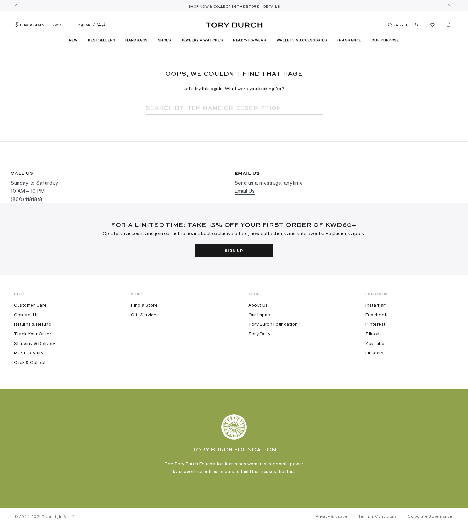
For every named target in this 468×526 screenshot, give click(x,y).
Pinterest (375, 324)
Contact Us (26, 314)
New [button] (73, 40)
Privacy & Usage (331, 516)
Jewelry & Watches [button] (202, 40)
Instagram (376, 305)
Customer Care (30, 305)
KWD (56, 25)
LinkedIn (374, 352)
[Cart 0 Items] (446, 26)
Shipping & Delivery (34, 343)
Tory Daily (259, 333)
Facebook (376, 314)
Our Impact (260, 314)
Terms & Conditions (377, 516)
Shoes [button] (164, 40)
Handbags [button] (136, 40)
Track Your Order (32, 333)
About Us (258, 305)
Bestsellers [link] (101, 40)
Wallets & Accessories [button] (302, 40)
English (83, 25)
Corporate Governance (430, 516)
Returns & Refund (32, 324)
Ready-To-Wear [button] (249, 40)
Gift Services (145, 314)
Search (401, 25)
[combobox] (225, 108)
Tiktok (372, 333)
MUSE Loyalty (28, 352)
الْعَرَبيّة (101, 25)
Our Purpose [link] (385, 40)
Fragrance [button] (349, 40)
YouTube (375, 343)
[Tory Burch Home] (234, 23)
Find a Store (32, 25)
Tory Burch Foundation (273, 324)
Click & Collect (30, 362)
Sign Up (234, 251)
